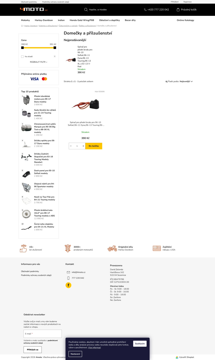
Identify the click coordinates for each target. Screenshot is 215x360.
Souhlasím (140, 343)
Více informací (94, 347)
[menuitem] (25, 20)
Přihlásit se (32, 349)
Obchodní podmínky (29, 2)
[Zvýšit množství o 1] (83, 146)
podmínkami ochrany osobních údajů (41, 341)
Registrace (187, 2)
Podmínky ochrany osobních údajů (55, 2)
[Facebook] (68, 285)
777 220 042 (78, 278)
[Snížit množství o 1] (71, 146)
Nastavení (75, 354)
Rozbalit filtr (37, 62)
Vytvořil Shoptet (186, 357)
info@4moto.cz (78, 272)
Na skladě (40, 56)
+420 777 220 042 (158, 9)
